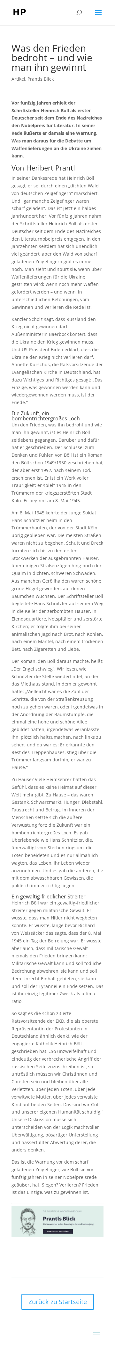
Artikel (18, 79)
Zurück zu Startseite (57, 1301)
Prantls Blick (40, 79)
